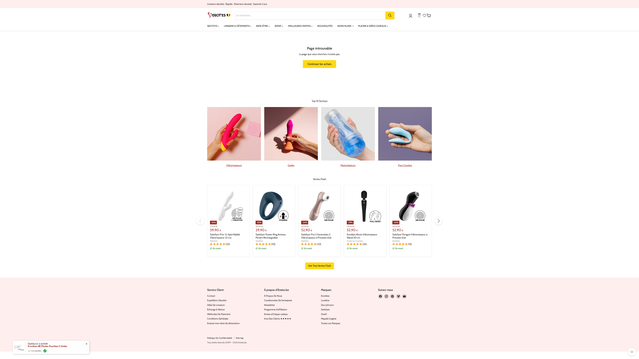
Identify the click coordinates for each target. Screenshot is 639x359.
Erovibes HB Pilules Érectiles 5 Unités (47, 346)
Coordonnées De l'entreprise (278, 300)
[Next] (438, 221)
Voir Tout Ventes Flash (319, 265)
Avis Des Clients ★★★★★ (277, 318)
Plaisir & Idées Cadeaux (372, 25)
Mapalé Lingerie (328, 318)
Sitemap (239, 338)
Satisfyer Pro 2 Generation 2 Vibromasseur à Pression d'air (316, 236)
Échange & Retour (216, 309)
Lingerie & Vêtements (237, 25)
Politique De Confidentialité (219, 338)
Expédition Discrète (216, 300)
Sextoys (212, 25)
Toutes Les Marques (330, 323)
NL (419, 16)
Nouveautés (324, 25)
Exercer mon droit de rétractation (223, 323)
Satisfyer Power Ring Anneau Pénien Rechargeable (271, 236)
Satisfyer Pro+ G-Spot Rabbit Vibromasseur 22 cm (225, 236)
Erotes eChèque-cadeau (276, 314)
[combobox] (310, 15)
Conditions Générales (217, 318)
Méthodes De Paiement (218, 314)
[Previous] (201, 221)
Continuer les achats (319, 64)
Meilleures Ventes (299, 25)
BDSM (278, 25)
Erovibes (325, 295)
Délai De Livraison (216, 304)
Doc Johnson (327, 304)
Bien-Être (262, 25)
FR (419, 14)
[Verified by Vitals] (44, 350)
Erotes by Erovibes (355, 241)
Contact (211, 295)
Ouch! (324, 314)
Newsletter (269, 304)
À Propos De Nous (273, 295)
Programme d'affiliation (275, 309)
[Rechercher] (389, 15)
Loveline (325, 300)
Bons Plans (344, 25)
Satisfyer (213, 241)
